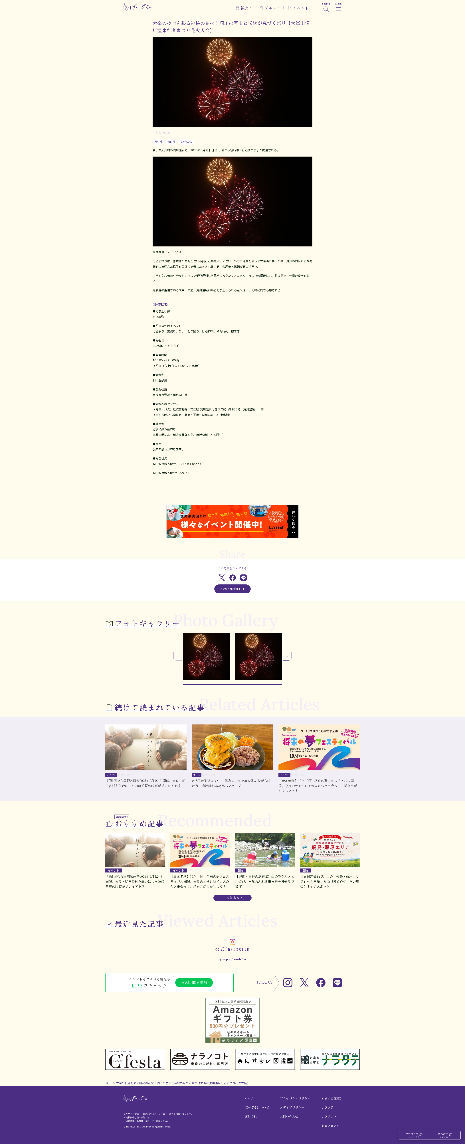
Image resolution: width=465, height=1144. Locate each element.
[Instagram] (287, 982)
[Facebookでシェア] (232, 577)
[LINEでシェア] (243, 577)
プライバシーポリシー (295, 1098)
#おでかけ (186, 141)
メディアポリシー (292, 1107)
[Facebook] (321, 982)
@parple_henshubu (232, 959)
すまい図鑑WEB (331, 1098)
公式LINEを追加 (194, 982)
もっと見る (231, 897)
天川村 (158, 141)
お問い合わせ (289, 1116)
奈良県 (171, 141)
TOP (108, 1083)
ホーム (249, 1098)
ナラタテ (328, 1107)
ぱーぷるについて (257, 1107)
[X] (304, 982)
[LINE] (337, 982)
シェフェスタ (331, 1125)
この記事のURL (230, 589)
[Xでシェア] (222, 577)
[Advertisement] (232, 493)
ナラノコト (329, 1116)
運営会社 (251, 1116)
